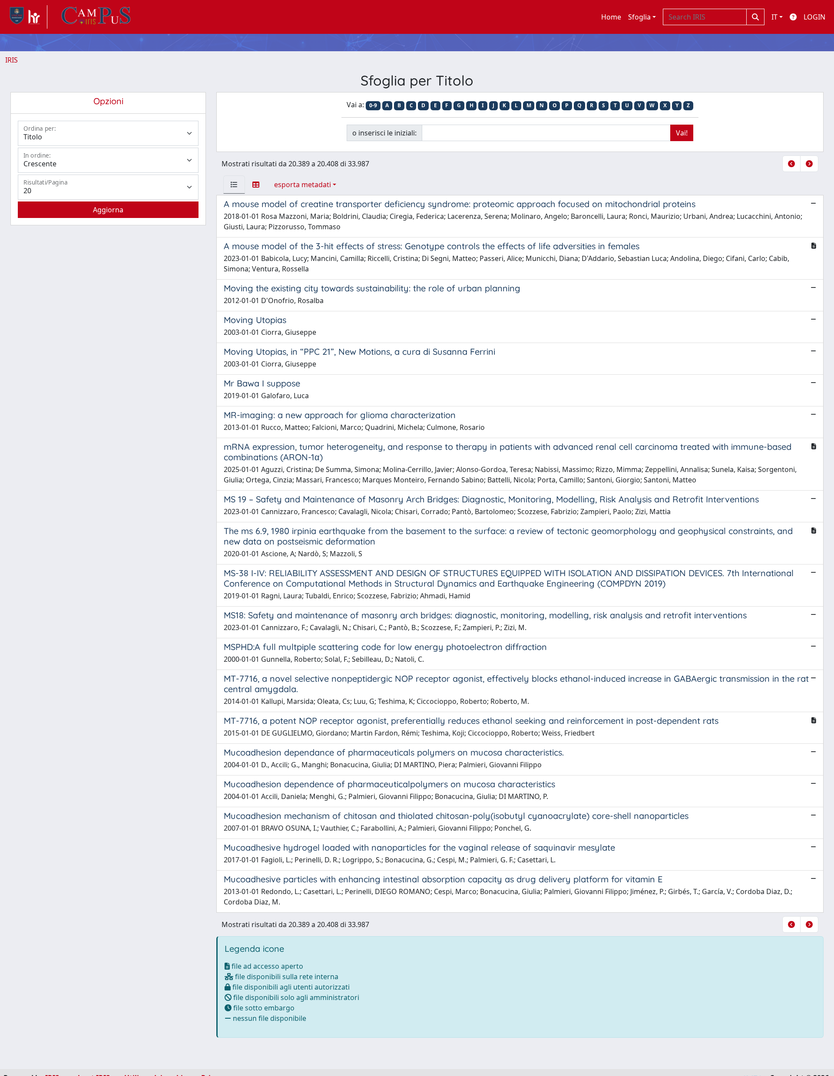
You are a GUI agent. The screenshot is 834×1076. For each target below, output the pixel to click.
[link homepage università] (96, 17)
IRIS (11, 60)
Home (611, 17)
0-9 (373, 105)
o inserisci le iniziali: (384, 133)
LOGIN (814, 17)
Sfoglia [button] (639, 17)
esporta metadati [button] (302, 184)
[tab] (234, 184)
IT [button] (774, 17)
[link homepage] (26, 17)
